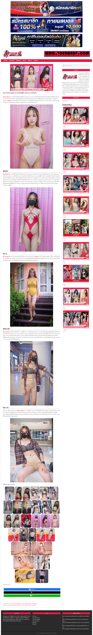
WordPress (55, 633)
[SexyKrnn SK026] (23, 562)
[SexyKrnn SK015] (26, 521)
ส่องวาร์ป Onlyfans (36, 619)
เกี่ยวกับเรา (35, 622)
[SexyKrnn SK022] (41, 535)
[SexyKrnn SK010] (36, 507)
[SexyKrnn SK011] (47, 507)
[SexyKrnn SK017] (45, 521)
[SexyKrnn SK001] (9, 493)
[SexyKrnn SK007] (7, 507)
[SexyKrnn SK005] (44, 493)
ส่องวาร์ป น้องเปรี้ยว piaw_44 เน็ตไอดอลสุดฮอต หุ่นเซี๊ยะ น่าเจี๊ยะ (76, 193)
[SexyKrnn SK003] (26, 493)
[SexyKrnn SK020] (23, 535)
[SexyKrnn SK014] (16, 521)
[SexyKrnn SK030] (41, 576)
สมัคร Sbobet (65, 100)
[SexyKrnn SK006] (53, 493)
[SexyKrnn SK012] (56, 507)
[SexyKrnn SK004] (35, 493)
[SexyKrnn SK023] (50, 535)
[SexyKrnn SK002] (18, 493)
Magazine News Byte (45, 633)
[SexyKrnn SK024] (21, 549)
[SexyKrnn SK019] (13, 535)
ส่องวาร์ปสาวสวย (36, 617)
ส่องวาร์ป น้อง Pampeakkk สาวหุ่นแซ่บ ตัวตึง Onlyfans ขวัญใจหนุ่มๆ (23, 603)
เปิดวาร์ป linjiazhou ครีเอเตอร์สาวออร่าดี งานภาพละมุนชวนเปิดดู (75, 628)
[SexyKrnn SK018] (55, 521)
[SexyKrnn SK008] (17, 507)
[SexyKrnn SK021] (32, 535)
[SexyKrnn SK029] (25, 576)
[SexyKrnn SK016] (36, 521)
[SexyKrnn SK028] (46, 562)
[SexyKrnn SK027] (38, 562)
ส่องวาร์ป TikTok (36, 621)
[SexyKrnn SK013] (8, 521)
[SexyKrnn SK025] (42, 549)
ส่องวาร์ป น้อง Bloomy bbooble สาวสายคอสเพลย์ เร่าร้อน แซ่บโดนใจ (22, 605)
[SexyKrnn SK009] (26, 507)
